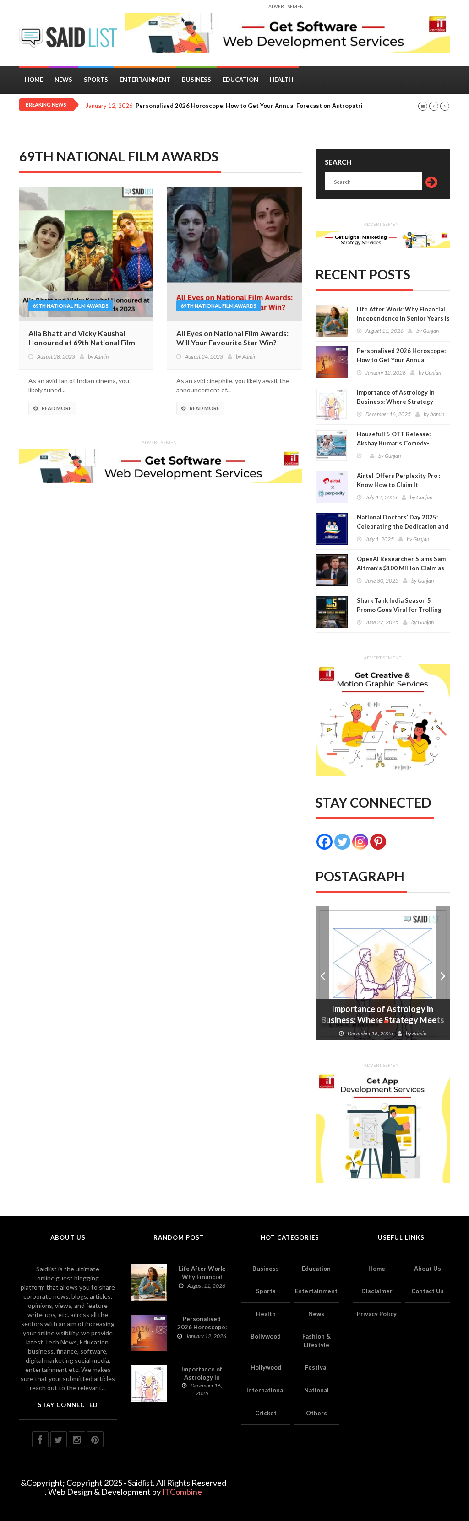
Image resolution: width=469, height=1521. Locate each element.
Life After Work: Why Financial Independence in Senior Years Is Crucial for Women (403, 318)
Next (443, 973)
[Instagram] (360, 842)
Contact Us (427, 1291)
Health (281, 79)
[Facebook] (324, 842)
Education (240, 79)
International (265, 1390)
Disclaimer (377, 1291)
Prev (322, 973)
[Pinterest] (378, 842)
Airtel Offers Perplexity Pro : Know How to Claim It (398, 480)
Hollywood (266, 1367)
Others (316, 1413)
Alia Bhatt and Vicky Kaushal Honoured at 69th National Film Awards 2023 (81, 342)
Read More (56, 408)
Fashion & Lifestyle (316, 1341)
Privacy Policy (377, 1313)
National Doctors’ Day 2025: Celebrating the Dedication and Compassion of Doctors (402, 526)
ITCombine (182, 1492)
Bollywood (266, 1336)
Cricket (266, 1413)
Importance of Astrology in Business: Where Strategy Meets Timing (396, 401)
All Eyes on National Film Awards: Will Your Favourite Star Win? (232, 338)
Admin (101, 356)
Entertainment (145, 79)
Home (34, 79)
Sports (96, 79)
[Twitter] (342, 842)
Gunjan (431, 330)
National (316, 1390)
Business (196, 79)
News (63, 79)
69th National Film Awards (71, 306)
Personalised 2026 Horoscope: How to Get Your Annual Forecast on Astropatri (249, 105)
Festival (316, 1367)
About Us (427, 1268)
